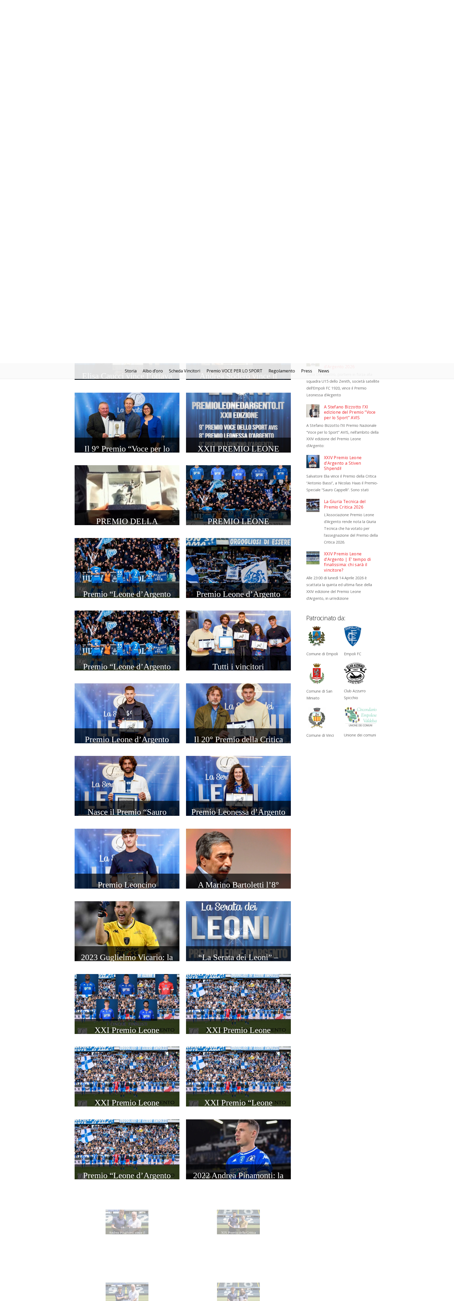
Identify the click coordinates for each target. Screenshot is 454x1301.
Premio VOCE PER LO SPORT (234, 8)
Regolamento (282, 8)
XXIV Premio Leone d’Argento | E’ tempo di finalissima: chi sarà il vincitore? (347, 198)
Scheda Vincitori (184, 8)
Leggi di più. (231, 1292)
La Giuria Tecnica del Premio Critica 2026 (345, 141)
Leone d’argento (227, 1276)
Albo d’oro (153, 8)
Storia (131, 8)
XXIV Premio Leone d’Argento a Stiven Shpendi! (343, 100)
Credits (332, 1276)
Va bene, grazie (269, 1292)
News (323, 8)
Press (306, 8)
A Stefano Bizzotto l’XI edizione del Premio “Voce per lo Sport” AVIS (350, 49)
